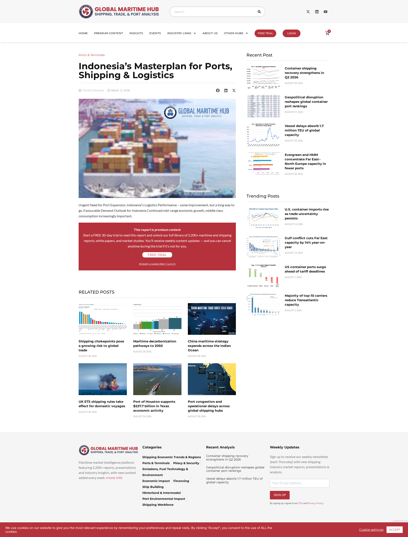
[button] (218, 90)
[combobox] (217, 12)
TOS (300, 503)
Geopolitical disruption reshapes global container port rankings (306, 101)
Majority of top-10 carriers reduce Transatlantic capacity (306, 300)
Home (83, 33)
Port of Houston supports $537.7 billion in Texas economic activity (154, 406)
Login (291, 33)
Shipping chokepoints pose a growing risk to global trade (101, 345)
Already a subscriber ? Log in (157, 263)
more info (114, 478)
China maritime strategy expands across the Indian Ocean (209, 345)
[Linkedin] (317, 12)
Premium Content (108, 33)
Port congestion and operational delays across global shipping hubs (209, 406)
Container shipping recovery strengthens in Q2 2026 (304, 72)
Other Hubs (233, 33)
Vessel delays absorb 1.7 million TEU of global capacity (304, 130)
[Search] (260, 12)
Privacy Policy (315, 503)
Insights (136, 33)
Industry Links (179, 33)
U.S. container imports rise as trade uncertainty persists (307, 213)
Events (155, 33)
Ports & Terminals (92, 55)
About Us (210, 33)
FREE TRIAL (265, 33)
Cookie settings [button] (371, 530)
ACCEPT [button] (394, 529)
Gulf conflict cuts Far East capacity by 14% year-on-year (306, 242)
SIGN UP (280, 495)
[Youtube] (325, 12)
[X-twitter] (308, 12)
